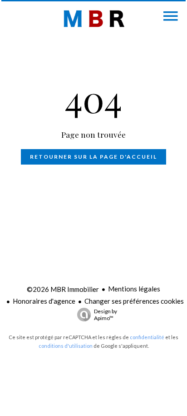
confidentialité (147, 337)
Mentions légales (134, 289)
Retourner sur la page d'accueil (93, 156)
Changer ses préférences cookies (134, 301)
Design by (105, 314)
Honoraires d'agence (44, 301)
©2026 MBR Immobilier (63, 289)
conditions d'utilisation (66, 346)
